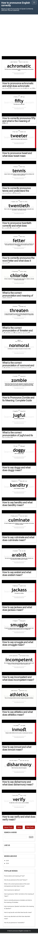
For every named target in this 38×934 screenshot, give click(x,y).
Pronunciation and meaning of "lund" (14, 876)
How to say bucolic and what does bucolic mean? (18, 912)
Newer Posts (8, 827)
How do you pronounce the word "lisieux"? (15, 880)
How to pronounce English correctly (15, 4)
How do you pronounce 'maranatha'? (14, 922)
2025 (7, 860)
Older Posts (30, 827)
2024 (7, 863)
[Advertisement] (19, 35)
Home (19, 827)
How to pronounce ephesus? (12, 890)
